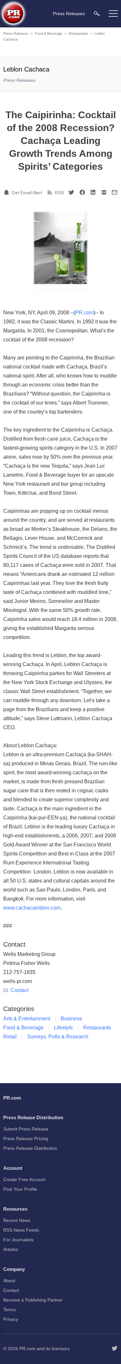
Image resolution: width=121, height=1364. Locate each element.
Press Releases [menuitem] (69, 13)
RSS (59, 192)
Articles (10, 1249)
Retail (10, 1036)
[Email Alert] (7, 192)
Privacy (10, 1319)
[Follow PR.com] (114, 1348)
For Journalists (18, 1239)
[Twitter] (71, 192)
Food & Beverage (48, 33)
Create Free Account (24, 1179)
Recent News (16, 1220)
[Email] (114, 192)
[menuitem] (97, 13)
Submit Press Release (25, 1128)
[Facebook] (82, 192)
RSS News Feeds (21, 1230)
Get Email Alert (27, 192)
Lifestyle (63, 1027)
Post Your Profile (20, 1189)
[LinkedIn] (93, 192)
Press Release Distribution (30, 1148)
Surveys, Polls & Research (57, 1036)
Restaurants (78, 33)
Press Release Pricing (25, 1138)
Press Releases (15, 33)
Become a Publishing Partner (33, 1299)
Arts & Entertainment (26, 1018)
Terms (9, 1309)
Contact (19, 990)
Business (71, 1018)
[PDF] (104, 192)
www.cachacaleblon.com (31, 908)
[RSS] (50, 192)
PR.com (84, 312)
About (9, 1280)
